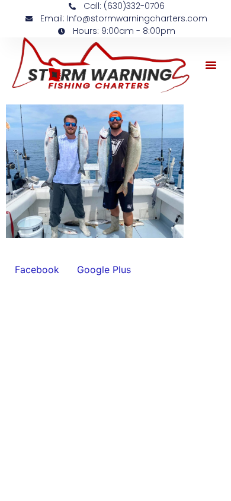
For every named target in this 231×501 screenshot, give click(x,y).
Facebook (37, 269)
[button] (211, 65)
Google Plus (104, 269)
